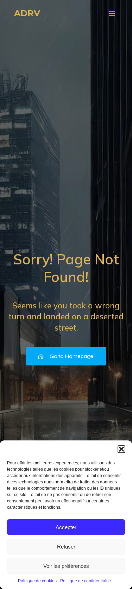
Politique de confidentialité (85, 580)
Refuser (66, 547)
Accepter (66, 527)
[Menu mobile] (112, 13)
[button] (121, 449)
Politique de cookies (37, 580)
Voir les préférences (66, 566)
